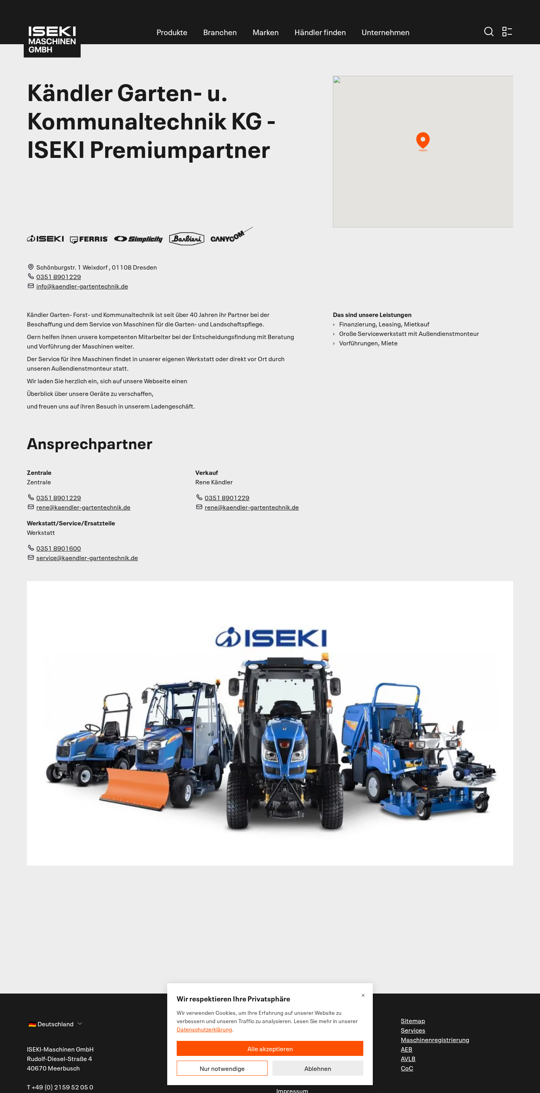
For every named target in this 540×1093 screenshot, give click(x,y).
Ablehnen (317, 1068)
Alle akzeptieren (270, 1048)
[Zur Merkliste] (507, 31)
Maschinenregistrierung (435, 1039)
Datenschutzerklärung (204, 1029)
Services (413, 1030)
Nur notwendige (222, 1068)
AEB (406, 1048)
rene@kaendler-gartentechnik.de (83, 506)
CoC (407, 1067)
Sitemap (413, 1020)
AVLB (408, 1058)
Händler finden (320, 31)
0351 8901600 (58, 548)
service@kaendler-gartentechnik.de (87, 557)
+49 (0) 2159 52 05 (60, 1086)
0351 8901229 (58, 276)
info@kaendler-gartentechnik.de (82, 285)
